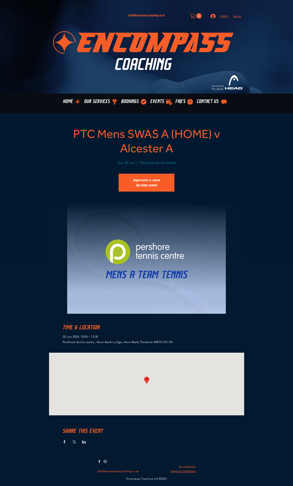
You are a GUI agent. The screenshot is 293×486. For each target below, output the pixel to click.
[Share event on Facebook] (64, 441)
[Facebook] (99, 461)
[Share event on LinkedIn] (84, 441)
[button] (237, 16)
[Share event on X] (74, 441)
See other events (146, 185)
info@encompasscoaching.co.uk (146, 15)
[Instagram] (105, 461)
